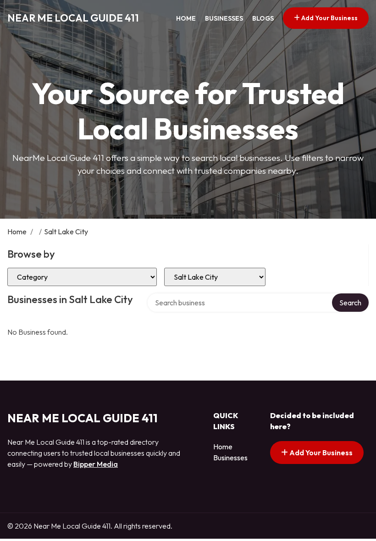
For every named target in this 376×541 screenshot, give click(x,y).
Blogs (263, 18)
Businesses (224, 18)
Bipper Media (95, 464)
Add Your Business (329, 18)
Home (186, 18)
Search (350, 302)
